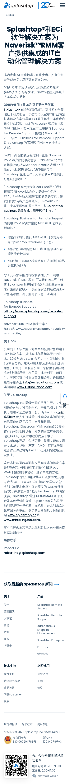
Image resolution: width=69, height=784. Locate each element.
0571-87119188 (53, 766)
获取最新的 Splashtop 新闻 (28, 584)
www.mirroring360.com (22, 520)
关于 (7, 596)
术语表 (8, 646)
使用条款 (42, 724)
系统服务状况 (12, 681)
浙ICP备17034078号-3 (52, 740)
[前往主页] (19, 5)
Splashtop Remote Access (49, 607)
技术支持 (10, 665)
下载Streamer (13, 694)
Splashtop (12, 109)
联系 (6, 639)
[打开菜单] (62, 5)
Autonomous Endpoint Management (46, 629)
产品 (40, 596)
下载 (40, 681)
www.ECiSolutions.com (34, 387)
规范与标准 (10, 724)
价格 (40, 688)
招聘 (6, 625)
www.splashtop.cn (22, 515)
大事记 (8, 618)
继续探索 (42, 654)
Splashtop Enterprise (51, 640)
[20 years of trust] (44, 5)
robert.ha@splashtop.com (24, 553)
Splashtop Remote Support (49, 617)
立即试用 (43, 665)
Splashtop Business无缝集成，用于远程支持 (33, 208)
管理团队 (9, 611)
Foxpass (42, 647)
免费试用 (42, 674)
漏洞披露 (9, 688)
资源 (6, 632)
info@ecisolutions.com (41, 382)
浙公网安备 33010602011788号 (24, 740)
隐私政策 (27, 724)
